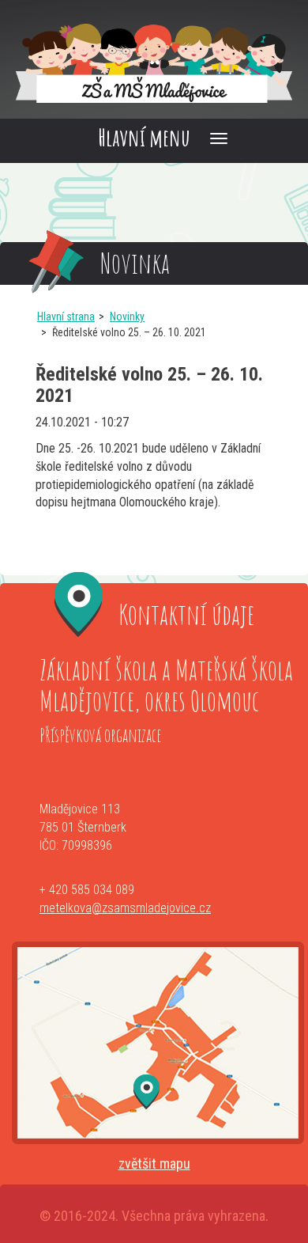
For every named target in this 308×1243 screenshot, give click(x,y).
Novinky (127, 316)
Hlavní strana (66, 316)
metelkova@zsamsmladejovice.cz (125, 907)
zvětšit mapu (154, 1163)
